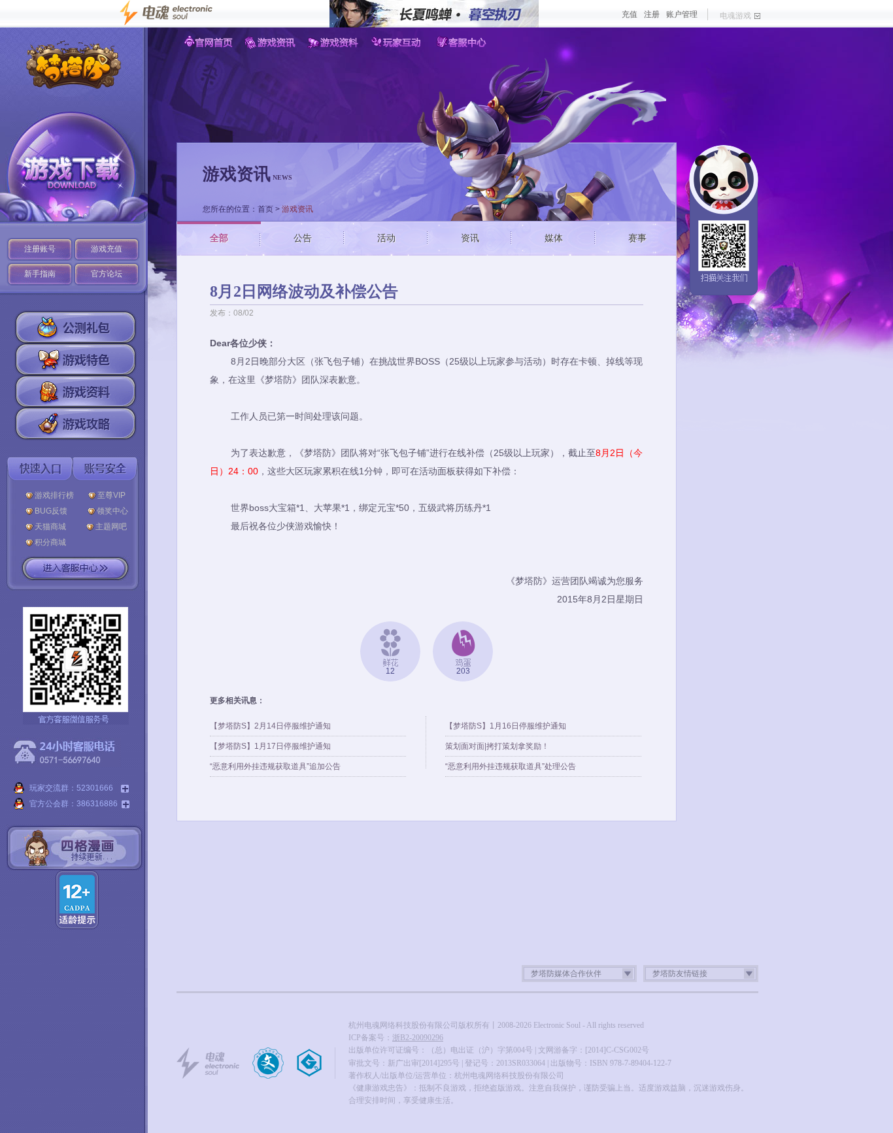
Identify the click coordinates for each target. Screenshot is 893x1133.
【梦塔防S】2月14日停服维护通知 (270, 726)
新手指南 (40, 273)
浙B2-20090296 (417, 1037)
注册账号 (40, 249)
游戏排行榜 (54, 495)
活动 (386, 238)
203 (463, 671)
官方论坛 (106, 273)
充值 (629, 14)
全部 (219, 238)
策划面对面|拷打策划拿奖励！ (497, 746)
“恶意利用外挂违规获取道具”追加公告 (275, 766)
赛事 (637, 238)
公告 (303, 238)
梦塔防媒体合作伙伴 (566, 973)
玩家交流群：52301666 (73, 788)
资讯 (470, 238)
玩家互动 (398, 42)
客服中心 (462, 42)
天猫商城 (53, 526)
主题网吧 (111, 526)
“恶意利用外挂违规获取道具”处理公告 (510, 766)
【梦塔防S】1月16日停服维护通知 (505, 726)
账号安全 (105, 469)
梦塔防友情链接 (679, 973)
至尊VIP (113, 495)
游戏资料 (335, 42)
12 (390, 671)
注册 (652, 14)
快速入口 (40, 469)
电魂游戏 (735, 15)
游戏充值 (106, 249)
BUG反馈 (54, 511)
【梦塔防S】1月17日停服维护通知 (270, 746)
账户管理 (682, 14)
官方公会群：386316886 (73, 803)
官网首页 (208, 42)
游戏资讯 (271, 42)
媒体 (554, 238)
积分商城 (50, 542)
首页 (265, 209)
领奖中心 (112, 511)
